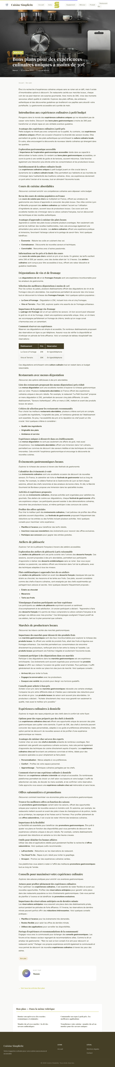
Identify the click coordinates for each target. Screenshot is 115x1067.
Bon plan (56, 4)
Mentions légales (93, 1049)
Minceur (82, 5)
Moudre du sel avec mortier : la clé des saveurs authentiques (33, 1025)
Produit (92, 5)
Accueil (41, 5)
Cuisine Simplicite (22, 5)
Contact (90, 1053)
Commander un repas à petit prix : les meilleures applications (76, 1017)
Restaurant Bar (102, 4)
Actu (50, 5)
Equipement (70, 5)
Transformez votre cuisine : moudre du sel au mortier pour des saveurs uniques (78, 1025)
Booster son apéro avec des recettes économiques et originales (31, 1017)
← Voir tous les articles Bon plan (32, 988)
